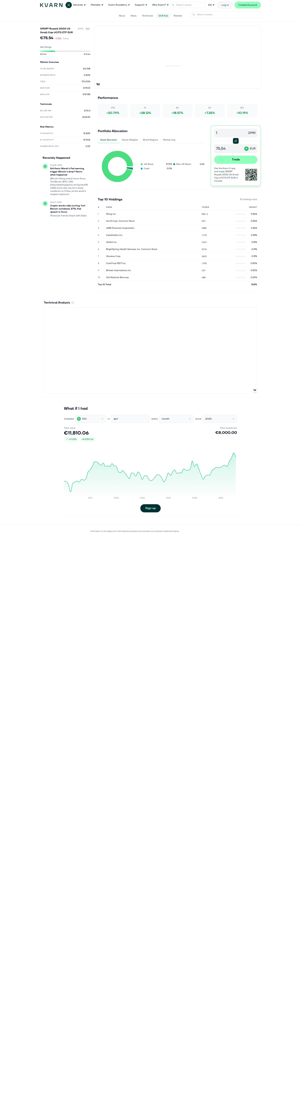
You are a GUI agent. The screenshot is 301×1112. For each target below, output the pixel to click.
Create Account (247, 5)
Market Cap (169, 139)
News (133, 15)
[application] (117, 166)
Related (178, 15)
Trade (236, 160)
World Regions (150, 139)
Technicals (147, 15)
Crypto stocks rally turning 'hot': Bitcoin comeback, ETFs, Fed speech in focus (68, 208)
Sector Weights (130, 139)
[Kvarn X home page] (56, 5)
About (122, 15)
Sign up (150, 508)
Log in (225, 5)
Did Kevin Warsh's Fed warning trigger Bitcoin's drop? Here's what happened (67, 171)
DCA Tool (163, 15)
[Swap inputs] (236, 141)
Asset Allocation (108, 139)
